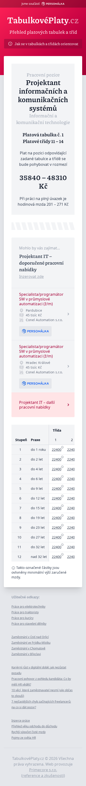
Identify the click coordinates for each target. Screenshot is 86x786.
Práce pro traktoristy (25, 612)
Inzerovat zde (31, 276)
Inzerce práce (20, 721)
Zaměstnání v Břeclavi (26, 654)
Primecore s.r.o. (43, 769)
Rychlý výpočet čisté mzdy (28, 732)
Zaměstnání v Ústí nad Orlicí (30, 637)
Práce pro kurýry (22, 618)
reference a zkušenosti (43, 775)
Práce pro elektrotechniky (28, 607)
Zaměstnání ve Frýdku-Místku (30, 643)
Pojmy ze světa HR (23, 738)
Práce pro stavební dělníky (28, 624)
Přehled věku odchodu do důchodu (34, 726)
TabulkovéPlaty (43, 20)
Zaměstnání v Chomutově (28, 648)
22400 (56, 449)
